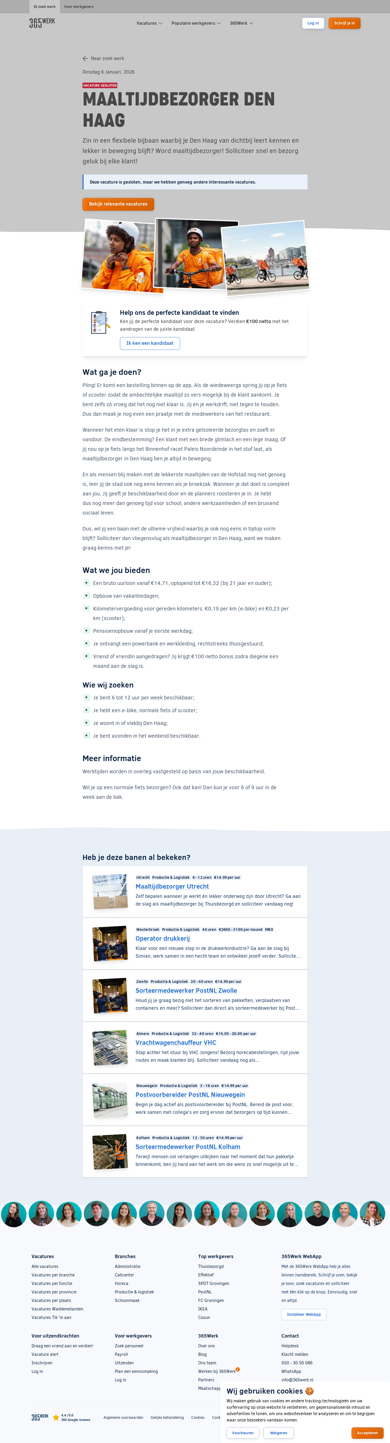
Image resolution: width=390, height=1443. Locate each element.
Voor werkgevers (79, 6)
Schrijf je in (344, 23)
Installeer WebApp (304, 1314)
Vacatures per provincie (54, 1292)
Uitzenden (124, 1362)
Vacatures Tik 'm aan (51, 1317)
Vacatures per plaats (51, 1300)
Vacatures (147, 23)
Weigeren (278, 1432)
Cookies (198, 1417)
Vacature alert (45, 1354)
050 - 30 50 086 (297, 1362)
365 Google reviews (75, 1419)
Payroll (121, 1354)
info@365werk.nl (297, 1379)
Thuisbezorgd (211, 1266)
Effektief (206, 1275)
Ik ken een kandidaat (150, 343)
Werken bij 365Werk (217, 1371)
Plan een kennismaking (136, 1371)
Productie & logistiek (134, 1292)
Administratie (127, 1266)
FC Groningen (211, 1300)
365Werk (239, 23)
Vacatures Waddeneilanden (57, 1309)
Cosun (204, 1317)
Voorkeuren (243, 1432)
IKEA (202, 1309)
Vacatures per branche (53, 1275)
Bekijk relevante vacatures (118, 204)
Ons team (207, 1362)
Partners (206, 1379)
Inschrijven (42, 1362)
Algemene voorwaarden (123, 1417)
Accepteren (367, 1432)
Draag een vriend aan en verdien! (62, 1345)
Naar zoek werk (107, 58)
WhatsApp (291, 1371)
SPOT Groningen (213, 1283)
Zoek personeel (129, 1345)
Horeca (121, 1283)
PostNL (205, 1292)
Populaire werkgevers (193, 23)
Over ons (206, 1345)
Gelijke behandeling (167, 1417)
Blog (202, 1354)
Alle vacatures (45, 1266)
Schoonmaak (127, 1300)
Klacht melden (294, 1354)
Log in (313, 23)
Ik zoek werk (45, 6)
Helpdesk (290, 1345)
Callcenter (124, 1275)
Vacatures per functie (52, 1283)
